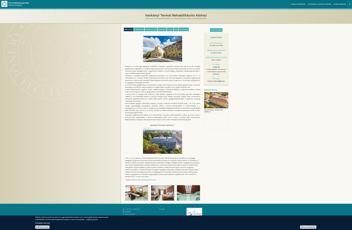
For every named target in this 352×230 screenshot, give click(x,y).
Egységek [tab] (170, 29)
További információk (92, 219)
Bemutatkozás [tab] (128, 29)
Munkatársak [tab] (162, 29)
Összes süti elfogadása (308, 227)
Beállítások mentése (42, 227)
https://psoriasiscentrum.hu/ (146, 180)
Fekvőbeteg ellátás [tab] (150, 29)
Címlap (147, 18)
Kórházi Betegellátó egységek (178, 18)
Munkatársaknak (340, 4)
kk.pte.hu (128, 212)
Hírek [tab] (176, 29)
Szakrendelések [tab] (139, 29)
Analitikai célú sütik (43, 223)
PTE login (162, 209)
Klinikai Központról (298, 4)
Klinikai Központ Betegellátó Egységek (160, 18)
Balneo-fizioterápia (216, 30)
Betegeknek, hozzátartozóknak (319, 4)
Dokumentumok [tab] (183, 29)
